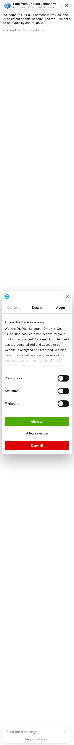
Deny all (37, 445)
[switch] (63, 378)
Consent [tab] (13, 307)
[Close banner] (67, 296)
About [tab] (60, 307)
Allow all (37, 421)
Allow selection (37, 433)
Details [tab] (37, 307)
